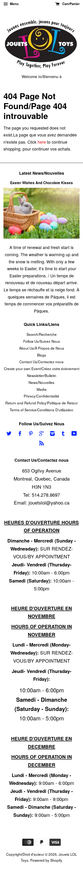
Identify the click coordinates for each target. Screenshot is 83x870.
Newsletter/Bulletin (41, 375)
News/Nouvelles (41, 382)
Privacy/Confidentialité (41, 395)
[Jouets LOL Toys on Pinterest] (30, 433)
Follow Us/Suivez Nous (41, 341)
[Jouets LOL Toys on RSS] (41, 443)
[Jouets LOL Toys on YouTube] (74, 433)
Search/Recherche (42, 334)
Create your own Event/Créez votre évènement (41, 368)
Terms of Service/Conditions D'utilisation (41, 409)
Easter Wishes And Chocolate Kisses (41, 182)
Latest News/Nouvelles (41, 173)
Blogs (41, 354)
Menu (14, 3)
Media (42, 389)
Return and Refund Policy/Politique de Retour (41, 402)
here (42, 142)
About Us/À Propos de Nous (41, 348)
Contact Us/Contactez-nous (41, 361)
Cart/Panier (70, 3)
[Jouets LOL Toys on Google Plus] (41, 433)
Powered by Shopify (46, 860)
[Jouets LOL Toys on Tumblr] (63, 433)
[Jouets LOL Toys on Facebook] (19, 433)
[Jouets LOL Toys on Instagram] (52, 433)
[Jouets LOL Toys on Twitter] (9, 433)
